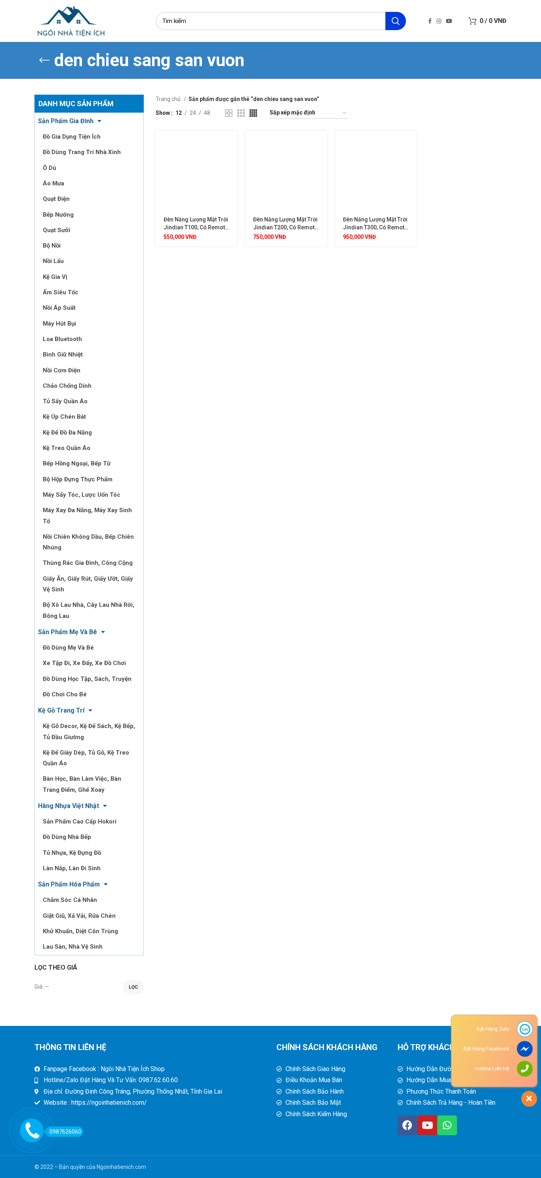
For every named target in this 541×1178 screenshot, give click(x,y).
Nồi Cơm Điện (61, 370)
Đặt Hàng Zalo (492, 1029)
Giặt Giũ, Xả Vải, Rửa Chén (79, 915)
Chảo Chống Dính (67, 385)
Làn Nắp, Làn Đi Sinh (72, 868)
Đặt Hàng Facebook (486, 1049)
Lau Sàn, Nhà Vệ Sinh (73, 946)
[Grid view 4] (253, 113)
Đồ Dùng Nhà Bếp (67, 837)
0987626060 (65, 1131)
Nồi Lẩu (53, 261)
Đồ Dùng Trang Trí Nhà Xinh (82, 152)
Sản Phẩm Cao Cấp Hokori (79, 821)
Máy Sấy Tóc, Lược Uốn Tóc (81, 494)
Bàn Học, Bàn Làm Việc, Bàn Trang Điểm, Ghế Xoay (82, 784)
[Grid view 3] (241, 113)
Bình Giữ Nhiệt (63, 354)
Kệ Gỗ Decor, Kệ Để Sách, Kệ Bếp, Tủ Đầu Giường (89, 731)
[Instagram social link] (439, 21)
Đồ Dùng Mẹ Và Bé (68, 647)
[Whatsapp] (447, 1125)
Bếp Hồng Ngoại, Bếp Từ (76, 463)
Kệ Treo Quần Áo (66, 448)
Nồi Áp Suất (59, 307)
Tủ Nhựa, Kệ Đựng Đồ (72, 852)
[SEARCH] (395, 21)
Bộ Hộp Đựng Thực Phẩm (77, 479)
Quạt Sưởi (56, 230)
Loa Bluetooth (62, 339)
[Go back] (44, 60)
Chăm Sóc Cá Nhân (70, 900)
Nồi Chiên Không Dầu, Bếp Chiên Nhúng (88, 542)
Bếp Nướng (58, 214)
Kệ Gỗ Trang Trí (61, 710)
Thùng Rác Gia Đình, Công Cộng (88, 562)
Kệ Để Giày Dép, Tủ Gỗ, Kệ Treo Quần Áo (86, 758)
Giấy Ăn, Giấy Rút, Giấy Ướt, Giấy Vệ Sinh (88, 584)
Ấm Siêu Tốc (60, 292)
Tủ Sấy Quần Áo (65, 401)
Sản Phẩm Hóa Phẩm (69, 884)
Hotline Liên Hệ (492, 1068)
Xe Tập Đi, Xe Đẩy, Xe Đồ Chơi (84, 663)
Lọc (133, 987)
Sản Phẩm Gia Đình (65, 121)
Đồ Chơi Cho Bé (65, 694)
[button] (231, 143)
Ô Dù (49, 168)
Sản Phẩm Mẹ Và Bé (67, 632)
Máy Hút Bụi (59, 323)
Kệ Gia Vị (55, 276)
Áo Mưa (53, 183)
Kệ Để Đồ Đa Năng (67, 432)
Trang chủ (169, 99)
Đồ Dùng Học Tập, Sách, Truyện (87, 678)
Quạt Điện (56, 198)
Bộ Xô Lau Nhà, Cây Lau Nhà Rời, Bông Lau (88, 610)
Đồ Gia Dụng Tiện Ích (72, 136)
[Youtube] (427, 1125)
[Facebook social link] (430, 21)
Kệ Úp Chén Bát (64, 416)
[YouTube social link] (449, 21)
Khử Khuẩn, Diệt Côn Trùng (80, 931)
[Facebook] (407, 1125)
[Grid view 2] (228, 113)
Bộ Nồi (52, 245)
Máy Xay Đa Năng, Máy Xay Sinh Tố (87, 515)
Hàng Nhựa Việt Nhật (68, 806)
